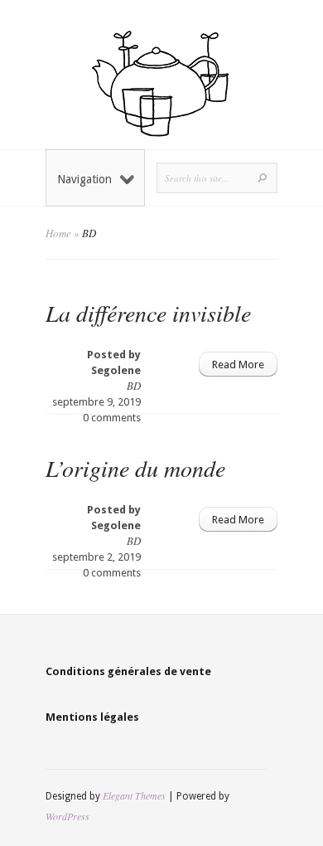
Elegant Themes (134, 795)
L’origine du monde (135, 468)
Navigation (84, 179)
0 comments (112, 417)
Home (58, 233)
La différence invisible (148, 312)
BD (134, 385)
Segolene (116, 370)
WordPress (67, 816)
